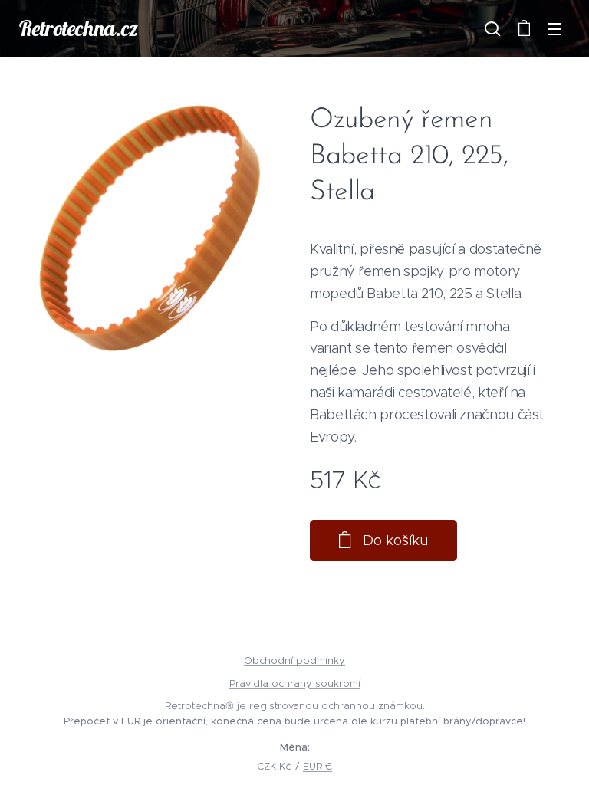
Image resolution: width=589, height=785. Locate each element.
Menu (554, 28)
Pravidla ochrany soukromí (294, 683)
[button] (492, 28)
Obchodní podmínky (294, 660)
